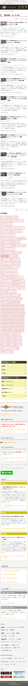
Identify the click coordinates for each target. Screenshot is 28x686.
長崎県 (15, 330)
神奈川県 (2, 130)
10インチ (10, 334)
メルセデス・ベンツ (7, 281)
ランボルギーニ (6, 295)
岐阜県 (21, 316)
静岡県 (3, 319)
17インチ (13, 36)
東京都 (6, 92)
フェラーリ (4, 298)
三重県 (15, 319)
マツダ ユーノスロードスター (9, 270)
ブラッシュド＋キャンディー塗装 (10, 348)
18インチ (11, 341)
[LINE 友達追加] (7, 474)
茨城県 (3, 309)
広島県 (9, 327)
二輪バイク (4, 302)
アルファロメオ (16, 295)
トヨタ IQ (14, 217)
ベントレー (4, 288)
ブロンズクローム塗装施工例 (9, 196)
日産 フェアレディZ (7, 252)
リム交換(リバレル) (14, 645)
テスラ (3, 291)
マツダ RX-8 (5, 266)
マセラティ (13, 298)
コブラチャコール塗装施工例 (9, 159)
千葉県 (3, 312)
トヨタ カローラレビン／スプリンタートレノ (13, 227)
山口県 (15, 327)
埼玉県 (21, 309)
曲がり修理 (21, 627)
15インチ (11, 337)
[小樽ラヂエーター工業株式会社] (12, 406)
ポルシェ (22, 284)
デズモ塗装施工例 (8, 103)
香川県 (21, 327)
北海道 (6, 36)
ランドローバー (14, 288)
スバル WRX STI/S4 (7, 277)
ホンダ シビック (6, 259)
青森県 (18, 302)
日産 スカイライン (6, 245)
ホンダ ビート (16, 259)
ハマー (22, 288)
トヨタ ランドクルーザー (8, 234)
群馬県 (15, 309)
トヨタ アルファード (7, 224)
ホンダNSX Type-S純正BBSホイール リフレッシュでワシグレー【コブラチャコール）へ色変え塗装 (16, 155)
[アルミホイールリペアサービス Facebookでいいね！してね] (19, 674)
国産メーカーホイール (11, 54)
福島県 (21, 305)
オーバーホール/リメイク (12, 627)
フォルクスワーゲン (7, 284)
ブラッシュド (11, 639)
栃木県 (9, 309)
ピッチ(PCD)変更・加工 (6, 650)
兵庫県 (6, 168)
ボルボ (20, 298)
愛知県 (9, 319)
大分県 (3, 334)
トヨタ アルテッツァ (18, 220)
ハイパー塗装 (11, 635)
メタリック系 (22, 661)
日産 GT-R (22, 238)
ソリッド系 (12, 664)
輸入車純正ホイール (7, 392)
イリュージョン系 (5, 664)
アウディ (22, 281)
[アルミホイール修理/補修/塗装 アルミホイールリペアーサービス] (9, 7)
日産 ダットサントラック (8, 249)
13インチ (17, 334)
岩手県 (3, 305)
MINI (16, 284)
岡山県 (3, 327)
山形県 (15, 305)
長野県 (22, 312)
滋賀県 (21, 319)
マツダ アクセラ (15, 266)
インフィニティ (12, 291)
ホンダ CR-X (17, 252)
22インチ (19, 344)
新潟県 (3, 316)
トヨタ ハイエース (17, 231)
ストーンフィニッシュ (16, 641)
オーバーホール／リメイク (6, 177)
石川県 (9, 316)
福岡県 (9, 330)
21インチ (11, 344)
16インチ (9, 36)
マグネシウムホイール (19, 658)
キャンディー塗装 (10, 633)
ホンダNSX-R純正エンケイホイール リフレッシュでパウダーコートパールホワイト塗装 (17, 60)
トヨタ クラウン (6, 231)
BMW (16, 281)
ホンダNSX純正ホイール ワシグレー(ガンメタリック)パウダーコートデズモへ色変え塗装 (17, 98)
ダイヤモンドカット (5, 641)
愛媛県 (3, 330)
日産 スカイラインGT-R (19, 245)
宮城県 (9, 305)
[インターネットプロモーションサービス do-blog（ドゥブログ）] (19, 677)
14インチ (4, 337)
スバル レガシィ (18, 277)
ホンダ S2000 (14, 256)
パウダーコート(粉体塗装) (6, 658)
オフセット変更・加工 (6, 647)
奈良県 (21, 323)
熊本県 (21, 330)
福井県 (15, 316)
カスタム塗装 (4, 635)
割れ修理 (3, 629)
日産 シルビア (16, 242)
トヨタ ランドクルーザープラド (9, 238)
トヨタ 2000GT (6, 217)
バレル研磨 (18, 639)
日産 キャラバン (6, 242)
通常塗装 (3, 45)
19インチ (19, 341)
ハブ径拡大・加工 (16, 647)
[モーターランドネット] (6, 677)
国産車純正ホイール (7, 388)
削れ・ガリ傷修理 (10, 629)
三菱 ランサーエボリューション (9, 273)
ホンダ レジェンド (6, 263)
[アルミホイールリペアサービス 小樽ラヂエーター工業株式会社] (6, 674)
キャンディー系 (13, 661)
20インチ (4, 344)
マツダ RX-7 (17, 263)
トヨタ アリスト (6, 220)
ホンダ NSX (2, 36)
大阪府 (6, 54)
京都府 (3, 323)
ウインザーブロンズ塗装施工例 (10, 45)
